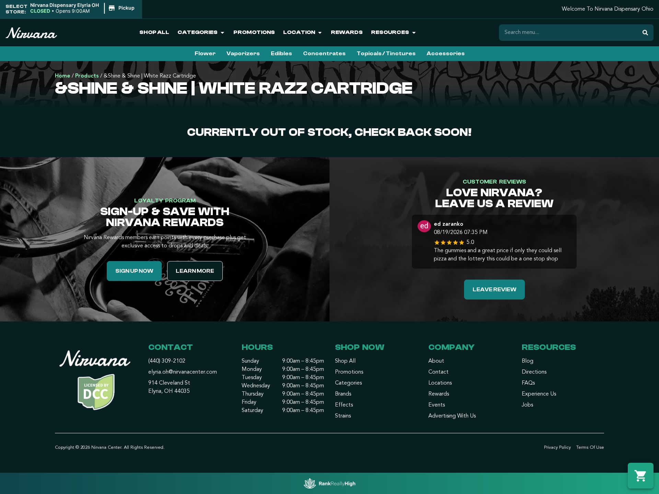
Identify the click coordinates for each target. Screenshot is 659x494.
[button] (83, 8)
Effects (344, 405)
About (436, 361)
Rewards (347, 32)
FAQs (528, 383)
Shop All (154, 32)
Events (436, 405)
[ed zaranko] (424, 227)
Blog (527, 361)
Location (299, 32)
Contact (438, 372)
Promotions (254, 32)
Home (62, 76)
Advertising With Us (452, 416)
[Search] (645, 32)
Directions (534, 372)
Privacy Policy (557, 447)
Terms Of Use (590, 447)
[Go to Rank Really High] (329, 483)
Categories (197, 32)
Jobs (527, 405)
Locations (440, 383)
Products (87, 76)
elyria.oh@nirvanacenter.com (182, 372)
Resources (390, 32)
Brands (343, 394)
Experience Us (539, 394)
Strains (343, 416)
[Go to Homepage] (96, 382)
